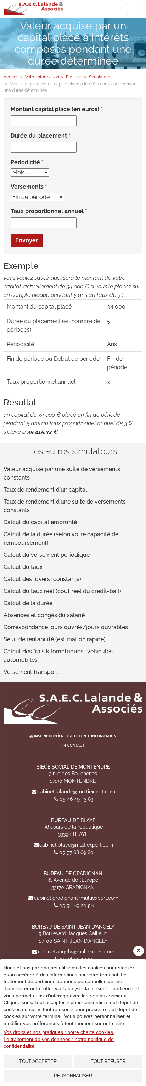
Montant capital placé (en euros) (55, 109)
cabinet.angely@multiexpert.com (76, 951)
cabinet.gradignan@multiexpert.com (76, 898)
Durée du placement (39, 135)
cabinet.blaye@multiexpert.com (76, 845)
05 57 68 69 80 (76, 852)
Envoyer (26, 240)
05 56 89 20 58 (76, 905)
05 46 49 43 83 (76, 799)
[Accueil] (73, 708)
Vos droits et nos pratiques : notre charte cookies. (59, 1032)
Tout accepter (38, 1061)
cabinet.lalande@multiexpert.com (76, 791)
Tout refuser (108, 1061)
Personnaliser (73, 1076)
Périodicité (25, 162)
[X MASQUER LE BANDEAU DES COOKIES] (138, 950)
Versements (27, 186)
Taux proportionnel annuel (47, 211)
